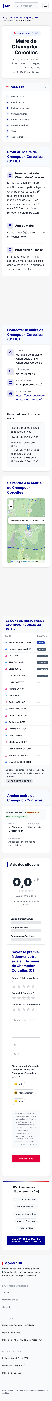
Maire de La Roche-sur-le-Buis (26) (18, 1325)
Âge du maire (15, 102)
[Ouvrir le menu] (45, 6)
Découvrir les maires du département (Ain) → (26, 1240)
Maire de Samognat (26, 1221)
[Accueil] (3, 18)
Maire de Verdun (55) (12, 1332)
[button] (28, 528)
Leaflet (16, 561)
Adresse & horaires (18, 119)
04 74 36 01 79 (25, 373)
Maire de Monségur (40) (13, 1365)
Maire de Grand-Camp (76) (15, 1358)
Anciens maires (16, 137)
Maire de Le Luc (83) (12, 1373)
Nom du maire (15, 96)
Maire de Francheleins (26, 1199)
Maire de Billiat (26, 1228)
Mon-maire (13, 1263)
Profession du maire (18, 108)
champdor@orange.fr (29, 384)
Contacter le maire (17, 114)
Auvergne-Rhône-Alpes (20, 17)
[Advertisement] (26, 300)
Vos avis (13, 131)
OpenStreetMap (28, 561)
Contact (6, 1307)
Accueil (5, 1292)
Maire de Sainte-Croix (26, 1214)
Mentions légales (10, 1299)
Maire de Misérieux (26, 1206)
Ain (36, 17)
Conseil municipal (17, 125)
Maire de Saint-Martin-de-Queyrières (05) (22, 1340)
